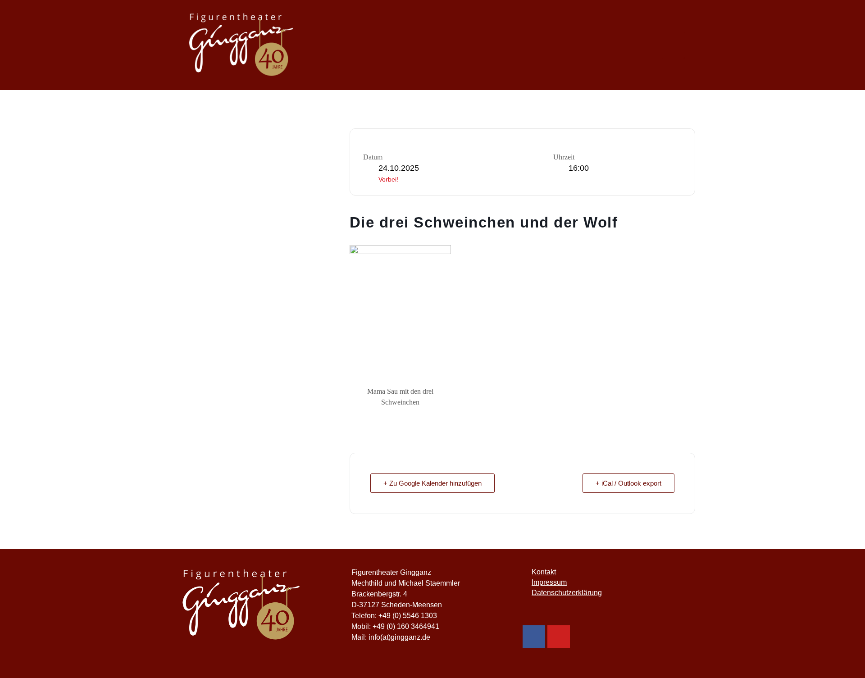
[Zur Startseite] (261, 605)
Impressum (549, 582)
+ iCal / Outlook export (628, 483)
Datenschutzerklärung (567, 592)
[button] (673, 45)
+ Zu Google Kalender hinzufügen (432, 483)
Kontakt (544, 572)
